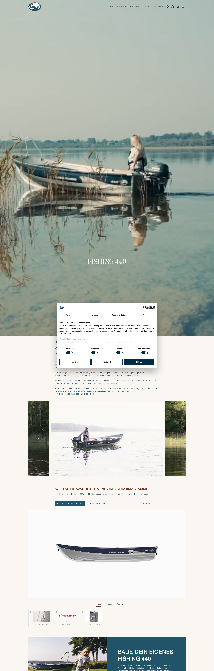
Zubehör (148, 7)
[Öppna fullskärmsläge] (157, 407)
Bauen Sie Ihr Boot (136, 7)
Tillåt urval (107, 362)
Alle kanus (123, 7)
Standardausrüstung (70, 504)
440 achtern (119, 604)
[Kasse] (172, 6)
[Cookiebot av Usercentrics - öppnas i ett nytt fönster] (145, 307)
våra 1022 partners (72, 326)
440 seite (98, 604)
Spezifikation (97, 504)
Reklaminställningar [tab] (119, 315)
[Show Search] (177, 7)
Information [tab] (94, 315)
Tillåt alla (139, 362)
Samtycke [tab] (69, 315)
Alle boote (114, 7)
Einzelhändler (158, 7)
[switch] (94, 352)
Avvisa (74, 362)
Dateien (146, 504)
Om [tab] (144, 315)
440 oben (108, 604)
